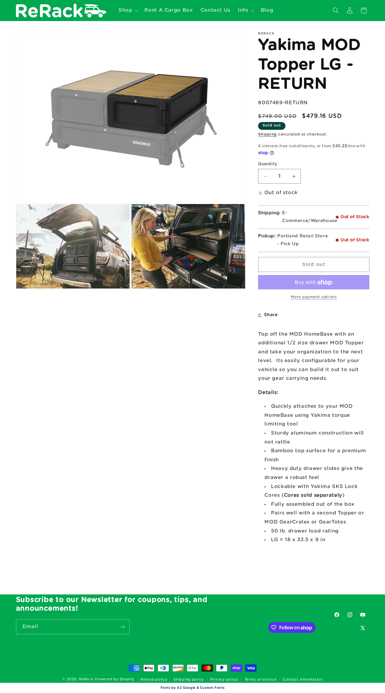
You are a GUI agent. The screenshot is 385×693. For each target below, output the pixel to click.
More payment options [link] (314, 297)
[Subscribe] (122, 626)
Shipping (267, 135)
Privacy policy (224, 679)
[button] (127, 10)
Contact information (303, 679)
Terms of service (261, 679)
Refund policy (154, 679)
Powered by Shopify (114, 679)
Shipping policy (189, 679)
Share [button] (271, 315)
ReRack (86, 679)
